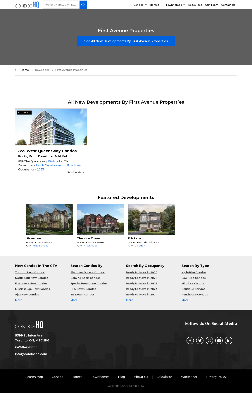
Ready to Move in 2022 (141, 283)
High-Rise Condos (194, 272)
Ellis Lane (134, 238)
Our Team (211, 4)
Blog (121, 377)
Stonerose (33, 238)
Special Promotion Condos (88, 283)
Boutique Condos (193, 289)
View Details (74, 172)
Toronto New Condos (30, 272)
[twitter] (199, 340)
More (18, 300)
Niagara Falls (40, 245)
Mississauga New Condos (32, 289)
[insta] (209, 340)
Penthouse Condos (195, 294)
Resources (195, 4)
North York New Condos (31, 278)
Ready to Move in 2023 (141, 289)
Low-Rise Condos (194, 278)
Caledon (140, 245)
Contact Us (228, 4)
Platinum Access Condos (87, 272)
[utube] (219, 340)
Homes (154, 4)
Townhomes (174, 4)
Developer (42, 70)
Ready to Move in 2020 (141, 272)
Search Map (34, 377)
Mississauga (91, 245)
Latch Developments (51, 165)
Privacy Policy (216, 377)
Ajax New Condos (27, 294)
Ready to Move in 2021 (141, 278)
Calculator (164, 377)
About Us (141, 377)
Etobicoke (55, 161)
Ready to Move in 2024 (141, 294)
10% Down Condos (83, 289)
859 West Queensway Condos (47, 151)
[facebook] (190, 340)
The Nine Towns (88, 238)
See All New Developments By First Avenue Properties (126, 41)
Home (25, 70)
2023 (40, 169)
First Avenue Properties (83, 165)
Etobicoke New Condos (31, 283)
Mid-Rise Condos (193, 283)
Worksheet (189, 377)
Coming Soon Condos (85, 278)
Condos (138, 4)
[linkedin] (228, 340)
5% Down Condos (82, 294)
